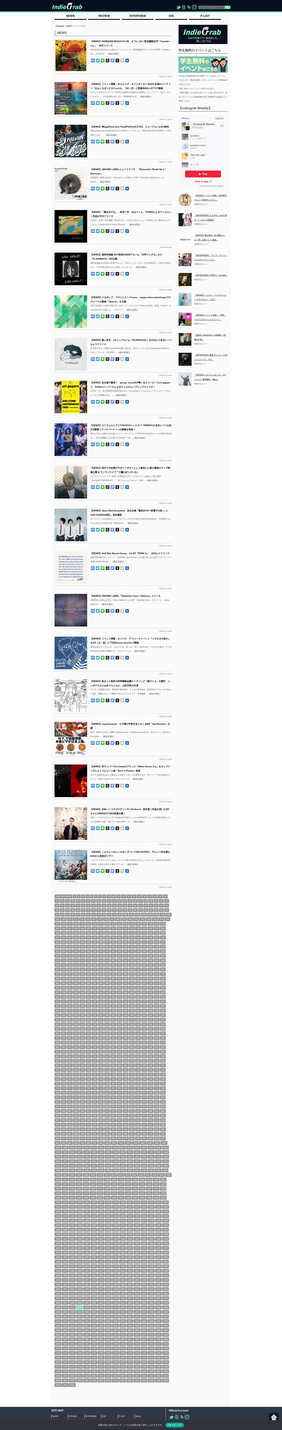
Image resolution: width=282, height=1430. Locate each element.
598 (76, 1043)
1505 (58, 1289)
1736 (108, 1353)
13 (129, 896)
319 (131, 969)
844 (150, 1102)
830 (63, 1102)
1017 (122, 1148)
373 (131, 983)
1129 (114, 1179)
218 (63, 947)
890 (100, 1116)
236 (63, 951)
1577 (115, 1307)
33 (120, 901)
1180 (135, 1193)
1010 (72, 1148)
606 (125, 1043)
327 (69, 974)
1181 (142, 1193)
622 (113, 1047)
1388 (137, 1253)
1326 (151, 1234)
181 (57, 937)
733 (131, 1074)
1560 (108, 1303)
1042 (72, 1157)
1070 (158, 1161)
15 (139, 896)
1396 (79, 1257)
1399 (101, 1257)
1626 (123, 1321)
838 (113, 1102)
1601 (58, 1316)
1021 (151, 1148)
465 (144, 1006)
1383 (101, 1253)
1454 (151, 1271)
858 (125, 1106)
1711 (158, 1344)
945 (107, 1129)
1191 (100, 1198)
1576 (108, 1307)
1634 (65, 1326)
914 (137, 1120)
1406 (151, 1257)
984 (125, 1138)
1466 (123, 1275)
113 (87, 919)
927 (107, 1125)
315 (106, 969)
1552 (166, 1298)
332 (100, 974)
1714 (65, 1348)
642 (125, 1052)
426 (125, 997)
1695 (158, 1339)
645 (144, 1052)
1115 (134, 1175)
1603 (72, 1316)
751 (131, 1079)
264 (125, 956)
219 (69, 947)
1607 (101, 1316)
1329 (58, 1239)
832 (76, 1102)
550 (113, 1029)
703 (57, 1070)
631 (57, 1052)
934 (150, 1125)
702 (162, 1065)
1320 (108, 1234)
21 (57, 901)
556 (150, 1029)
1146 (121, 1184)
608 (138, 1043)
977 (82, 1138)
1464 (108, 1275)
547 (94, 1029)
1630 (151, 1321)
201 (69, 942)
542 (63, 1029)
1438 (151, 1266)
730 (113, 1074)
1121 (58, 1179)
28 (93, 901)
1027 (79, 1152)
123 (148, 919)
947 (119, 1129)
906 (88, 1120)
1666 (65, 1335)
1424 (165, 1262)
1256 (108, 1216)
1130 (121, 1179)
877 (131, 1111)
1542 (94, 1298)
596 (63, 1043)
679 (131, 1061)
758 (63, 1084)
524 (63, 1024)
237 (69, 951)
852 (88, 1106)
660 (125, 1056)
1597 (144, 1312)
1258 (123, 1216)
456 (88, 1006)
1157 (86, 1189)
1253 (87, 1216)
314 (100, 969)
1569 (58, 1307)
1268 (79, 1221)
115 (99, 919)
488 (63, 1015)
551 (119, 1029)
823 (131, 1097)
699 (144, 1065)
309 (69, 969)
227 (119, 947)
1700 (79, 1344)
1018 (130, 1148)
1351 (101, 1243)
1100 (144, 1170)
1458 (65, 1275)
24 (73, 901)
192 (125, 937)
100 (125, 915)
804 (125, 1093)
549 (107, 1029)
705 (69, 1070)
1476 (79, 1280)
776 (63, 1088)
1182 (149, 1193)
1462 (94, 1275)
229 (131, 947)
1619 (72, 1321)
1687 (101, 1339)
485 (156, 1011)
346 (76, 979)
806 (138, 1093)
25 (78, 901)
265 (131, 956)
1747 (72, 1358)
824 (137, 1097)
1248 (166, 1211)
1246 (151, 1211)
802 (113, 1093)
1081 (123, 1166)
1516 (137, 1289)
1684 (79, 1339)
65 (57, 910)
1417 (115, 1262)
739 (57, 1079)
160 (150, 928)
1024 (58, 1152)
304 (150, 965)
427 (131, 997)
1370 (123, 1248)
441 (107, 1001)
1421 (144, 1262)
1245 (144, 1211)
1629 (144, 1321)
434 (63, 1001)
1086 (158, 1166)
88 (62, 915)
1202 (65, 1202)
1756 (137, 1358)
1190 (93, 1198)
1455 (158, 1271)
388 (113, 988)
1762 (65, 1362)
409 (131, 992)
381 (69, 988)
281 (119, 960)
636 (88, 1052)
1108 (86, 1175)
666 (162, 1056)
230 (138, 947)
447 (144, 1001)
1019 (137, 1148)
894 (125, 1116)
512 (100, 1020)
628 (150, 1047)
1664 (166, 1330)
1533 (144, 1294)
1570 (65, 1307)
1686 (94, 1339)
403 (94, 992)
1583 (158, 1307)
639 (107, 1052)
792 (162, 1088)
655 (94, 1056)
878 (138, 1111)
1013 (94, 1148)
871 (94, 1111)
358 (150, 979)
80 (135, 910)
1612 (137, 1316)
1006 (157, 1143)
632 (63, 1052)
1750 (94, 1358)
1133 (142, 1179)
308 (63, 969)
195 (144, 937)
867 (69, 1111)
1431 (101, 1266)
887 (82, 1116)
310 (76, 969)
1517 (144, 1289)
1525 (87, 1294)
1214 (151, 1202)
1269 (87, 1221)
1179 (128, 1193)
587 (119, 1038)
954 (162, 1129)
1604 (79, 1316)
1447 (101, 1271)
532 (113, 1024)
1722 (123, 1348)
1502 (151, 1285)
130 (76, 924)
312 (88, 969)
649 (57, 1056)
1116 (141, 1175)
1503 (158, 1285)
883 (57, 1116)
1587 (72, 1312)
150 (88, 928)
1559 (101, 1303)
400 (76, 992)
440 (100, 1001)
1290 (123, 1225)
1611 (130, 1316)
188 (100, 937)
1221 (87, 1207)
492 (88, 1015)
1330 (65, 1239)
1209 (115, 1202)
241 (94, 951)
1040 (58, 1157)
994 (76, 1143)
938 (63, 1129)
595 (57, 1043)
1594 (123, 1312)
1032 (115, 1152)
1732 (79, 1353)
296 (100, 965)
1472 (166, 1275)
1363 (72, 1248)
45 (67, 906)
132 (88, 924)
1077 (94, 1166)
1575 (101, 1307)
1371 (130, 1248)
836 (100, 1102)
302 (138, 965)
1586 (65, 1312)
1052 (144, 1157)
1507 (72, 1289)
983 (119, 1138)
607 (131, 1043)
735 (144, 1074)
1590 (94, 1312)
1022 (158, 1148)
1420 (137, 1262)
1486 (151, 1280)
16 (144, 896)
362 (63, 983)
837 (107, 1102)
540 (162, 1024)
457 (94, 1006)
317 (119, 969)
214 (150, 942)
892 (113, 1116)
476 (100, 1011)
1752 (108, 1358)
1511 (101, 1289)
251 (156, 951)
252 (162, 951)
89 (67, 915)
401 (82, 992)
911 (119, 1120)
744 (88, 1079)
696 (125, 1065)
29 (99, 901)
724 (76, 1074)
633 (69, 1052)
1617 (58, 1321)
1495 (101, 1285)
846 (162, 1102)
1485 (144, 1280)
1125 (86, 1179)
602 (100, 1043)
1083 (137, 1166)
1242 (123, 1211)
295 (94, 965)
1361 (58, 1248)
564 (88, 1033)
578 (63, 1038)
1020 (144, 1148)
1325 (144, 1234)
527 (82, 1024)
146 (63, 928)
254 (63, 956)
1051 (137, 1157)
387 (107, 988)
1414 (94, 1262)
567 (107, 1033)
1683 (72, 1339)
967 (131, 1134)
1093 (94, 1170)
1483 (130, 1280)
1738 (123, 1353)
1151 (156, 1184)
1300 (79, 1230)
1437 (144, 1266)
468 (162, 1006)
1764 (79, 1362)
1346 (65, 1243)
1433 (115, 1266)
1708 (137, 1344)
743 (82, 1079)
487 (57, 1015)
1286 (94, 1225)
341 (156, 974)
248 (138, 951)
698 (138, 1065)
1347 (72, 1243)
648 (162, 1052)
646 (150, 1052)
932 (138, 1125)
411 (144, 992)
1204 (79, 1202)
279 (107, 960)
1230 (151, 1207)
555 (144, 1029)
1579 (130, 1307)
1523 (72, 1294)
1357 (144, 1243)
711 (107, 1070)
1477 (87, 1280)
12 (124, 896)
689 (82, 1065)
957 (69, 1134)
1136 (163, 1179)
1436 (137, 1266)
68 (73, 910)
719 (156, 1070)
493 (94, 1015)
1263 (158, 1216)
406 (113, 992)
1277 (144, 1221)
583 (94, 1038)
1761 (58, 1362)
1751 (101, 1358)
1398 (94, 1257)
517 (131, 1020)
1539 (72, 1298)
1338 (123, 1239)
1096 (115, 1170)
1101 (151, 1170)
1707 (130, 1344)
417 (69, 997)
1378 (65, 1253)
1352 (108, 1243)
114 (93, 919)
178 (150, 933)
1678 (151, 1335)
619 (94, 1047)
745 (94, 1079)
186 (88, 937)
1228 (137, 1207)
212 (137, 942)
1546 (123, 1298)
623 (119, 1047)
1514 (122, 1289)
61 (151, 906)
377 (156, 983)
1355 (130, 1243)
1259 (130, 1216)
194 (138, 937)
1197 (142, 1198)
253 (57, 956)
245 (119, 951)
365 (82, 983)
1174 (93, 1193)
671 (82, 1061)
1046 (101, 1157)
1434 (123, 1266)
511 (94, 1020)
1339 (130, 1239)
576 (162, 1033)
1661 (144, 1330)
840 (125, 1102)
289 (57, 965)
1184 (163, 1193)
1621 (87, 1321)
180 (162, 933)
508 (76, 1020)
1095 (108, 1170)
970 (150, 1134)
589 (131, 1038)
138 (125, 924)
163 (57, 933)
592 (150, 1038)
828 (162, 1097)
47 (78, 906)
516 (125, 1020)
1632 (166, 1321)
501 (144, 1015)
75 (109, 910)
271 (57, 960)
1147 (128, 1184)
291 (69, 965)
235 (57, 951)
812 (63, 1097)
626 (138, 1047)
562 (76, 1033)
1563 (130, 1303)
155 (119, 928)
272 (63, 960)
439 (94, 1001)
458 (100, 1006)
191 (119, 937)
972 (162, 1134)
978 (88, 1138)
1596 (137, 1312)
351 (107, 979)
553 (131, 1029)
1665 (58, 1335)
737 (156, 1074)
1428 (79, 1266)
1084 (144, 1166)
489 (69, 1015)
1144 (107, 1184)
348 (88, 979)
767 (119, 1084)
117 (111, 919)
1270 (94, 1221)
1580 (137, 1307)
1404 (137, 1257)
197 (156, 937)
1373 (144, 1248)
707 (82, 1070)
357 (144, 979)
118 (118, 919)
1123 (72, 1179)
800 (100, 1093)
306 (162, 965)
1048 (115, 1157)
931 (131, 1125)
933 (144, 1125)
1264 (166, 1216)
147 (69, 928)
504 (162, 1015)
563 (82, 1033)
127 (57, 924)
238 (76, 951)
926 (100, 1125)
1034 (130, 1152)
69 (78, 910)
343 (57, 979)
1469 (144, 1275)
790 (150, 1088)
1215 (158, 1202)
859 (131, 1106)
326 (63, 974)
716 (137, 1070)
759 (69, 1084)
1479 (101, 1280)
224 (100, 947)
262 (113, 956)
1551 (158, 1298)
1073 (65, 1166)
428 (138, 997)
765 (107, 1084)
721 (57, 1074)
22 (62, 901)
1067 (137, 1161)
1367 (101, 1248)
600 (88, 1043)
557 (156, 1029)
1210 (123, 1202)
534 (125, 1024)
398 (63, 992)
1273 (115, 1221)
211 (131, 942)
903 (69, 1120)
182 (63, 937)
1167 (156, 1189)
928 (113, 1125)
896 (138, 1116)
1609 (115, 1316)
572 (138, 1033)
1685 (87, 1339)
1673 (115, 1335)
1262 (151, 1216)
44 (62, 906)
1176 (107, 1193)
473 (82, 1011)
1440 (166, 1266)
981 (107, 1138)
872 (100, 1111)
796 (76, 1093)
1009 (65, 1148)
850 (76, 1106)
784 (113, 1088)
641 (119, 1052)
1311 (158, 1230)
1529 (115, 1294)
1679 (158, 1335)
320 (137, 969)
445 (131, 1001)
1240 (108, 1211)
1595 (130, 1312)
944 (100, 1129)
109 (63, 919)
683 (156, 1061)
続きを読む (114, 54)
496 (113, 1015)
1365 (87, 1248)
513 (106, 1020)
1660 (137, 1330)
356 (138, 979)
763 (94, 1084)
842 (138, 1102)
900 (162, 1116)
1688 (108, 1339)
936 (162, 1125)
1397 (87, 1257)
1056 (58, 1161)
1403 (130, 1257)
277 (94, 960)
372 (125, 983)
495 (107, 1015)
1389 (144, 1253)
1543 (101, 1298)
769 (131, 1084)
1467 (130, 1275)
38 (146, 901)
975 (69, 1138)
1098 (130, 1170)
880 (150, 1111)
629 (156, 1047)
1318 (94, 1234)
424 (113, 997)
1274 (123, 1221)
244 (113, 951)
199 (57, 942)
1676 (137, 1335)
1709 (144, 1344)
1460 (79, 1275)
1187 (72, 1198)
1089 (65, 1170)
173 (119, 933)
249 (144, 951)
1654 (94, 1330)
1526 (94, 1294)
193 (131, 937)
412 (150, 992)
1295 (158, 1225)
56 (125, 906)
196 (150, 937)
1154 (65, 1189)
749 (119, 1079)
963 (107, 1134)
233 (156, 947)
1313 (58, 1234)
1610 (123, 1316)
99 (120, 915)
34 (125, 901)
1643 (130, 1326)
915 (144, 1120)
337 (131, 974)
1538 (65, 1298)
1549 (144, 1298)
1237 (87, 1211)
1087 (166, 1166)
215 (156, 942)
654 (88, 1056)
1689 (115, 1339)
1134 (149, 1179)
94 (93, 915)
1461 (87, 1275)
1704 (108, 1344)
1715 (72, 1348)
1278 (151, 1221)
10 (113, 896)
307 (57, 969)
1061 (94, 1161)
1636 (79, 1326)
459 (107, 1006)
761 (82, 1084)
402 (88, 992)
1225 (115, 1207)
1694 (151, 1339)
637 (94, 1052)
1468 (137, 1275)
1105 (65, 1175)
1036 (144, 1152)
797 (82, 1093)
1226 (123, 1207)
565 (94, 1033)
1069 (151, 1161)
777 (69, 1088)
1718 (94, 1348)
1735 (101, 1353)
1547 (130, 1298)
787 (131, 1088)
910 (113, 1120)
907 (94, 1120)
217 (57, 947)
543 (69, 1029)
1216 (165, 1202)
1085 (151, 1166)
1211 (130, 1202)
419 (82, 997)
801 (107, 1093)
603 (107, 1043)
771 (144, 1084)
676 (113, 1061)
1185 (58, 1198)
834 (88, 1102)
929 (119, 1125)
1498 (123, 1285)
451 (57, 1006)
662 (138, 1056)
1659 (130, 1330)
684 (162, 1061)
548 (100, 1029)
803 (119, 1093)
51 (99, 906)
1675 (130, 1335)
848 (63, 1106)
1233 (58, 1211)
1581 (144, 1307)
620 (100, 1047)
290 (63, 965)
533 (119, 1024)
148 (76, 928)
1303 (101, 1230)
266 (138, 956)
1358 (151, 1243)
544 (76, 1029)
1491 (72, 1285)
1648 (166, 1326)
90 (73, 915)
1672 (108, 1335)
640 (113, 1052)
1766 (94, 1362)
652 (76, 1056)
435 (69, 1001)
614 (63, 1047)
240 (88, 951)
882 (162, 1111)
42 (167, 901)
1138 (65, 1184)
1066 (130, 1161)
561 (69, 1033)
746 (100, 1079)
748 (113, 1079)
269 (156, 956)
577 (57, 1038)
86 (167, 910)
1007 (164, 1143)
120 (130, 919)
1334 (94, 1239)
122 (142, 919)
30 (104, 901)
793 (57, 1093)
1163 (128, 1189)
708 (88, 1070)
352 (113, 979)
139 (131, 924)
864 (162, 1106)
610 (150, 1043)
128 (63, 924)
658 (113, 1056)
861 (144, 1106)
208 (113, 942)
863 (156, 1106)
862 (150, 1106)
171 (107, 933)
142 (150, 924)
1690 (123, 1339)
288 (162, 960)
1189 (86, 1198)
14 (134, 896)
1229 (144, 1207)
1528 (108, 1294)
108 (57, 919)
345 (69, 979)
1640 (108, 1326)
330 (88, 974)
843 (144, 1102)
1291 (130, 1225)
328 (76, 974)
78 (125, 910)
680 (138, 1061)
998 (100, 1143)
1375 (158, 1248)
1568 (166, 1303)
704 (63, 1070)
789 (144, 1088)
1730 (65, 1353)
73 (99, 910)
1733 (87, 1353)
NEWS (69, 26)
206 (100, 942)
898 (150, 1116)
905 (82, 1120)
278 (100, 960)
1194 (121, 1198)
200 (63, 942)
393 (144, 988)
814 (75, 1097)
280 (113, 960)
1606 (94, 1316)
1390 (151, 1253)
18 (155, 896)
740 (63, 1079)
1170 (65, 1193)
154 (113, 928)
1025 (65, 1152)
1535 (158, 1294)
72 (93, 910)
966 (125, 1134)
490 (76, 1015)
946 (113, 1129)
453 (69, 1006)
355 (131, 979)
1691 (130, 1339)
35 (130, 901)
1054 (158, 1157)
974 (63, 1138)
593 (156, 1038)
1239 (101, 1211)
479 (119, 1011)
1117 (147, 1175)
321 (144, 969)
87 (57, 915)
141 (144, 924)
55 (120, 906)
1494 (94, 1285)
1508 (79, 1289)
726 (88, 1074)
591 (144, 1038)
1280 (166, 1221)
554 (138, 1029)
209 (119, 942)
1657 (115, 1330)
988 (150, 1138)
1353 (115, 1243)
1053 (151, 1157)
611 (156, 1043)
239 (82, 951)
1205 (87, 1202)
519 (144, 1020)
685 (57, 1065)
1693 (144, 1339)
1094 (101, 1170)
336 (125, 974)
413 (156, 992)
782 (100, 1088)
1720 (108, 1348)
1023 (165, 1148)
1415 (101, 1262)
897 (144, 1116)
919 (57, 1125)
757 (57, 1084)
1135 (156, 1179)
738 (162, 1074)
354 (125, 979)
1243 (130, 1211)
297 (107, 965)
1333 (87, 1239)
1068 (144, 1161)
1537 (58, 1298)
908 (100, 1120)
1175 (100, 1193)
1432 (108, 1266)
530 (100, 1024)
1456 (166, 1271)
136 (113, 924)
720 (162, 1070)
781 (94, 1088)
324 (162, 969)
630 (162, 1047)
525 (69, 1024)
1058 (72, 1161)
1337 (115, 1239)
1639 (101, 1326)
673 (94, 1061)
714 (125, 1070)
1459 (72, 1275)
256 (76, 956)
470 (63, 1011)
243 (107, 951)
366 (88, 983)
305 (156, 965)
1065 (123, 1161)
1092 (87, 1170)
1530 (123, 1294)
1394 (65, 1257)
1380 (79, 1253)
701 (156, 1065)
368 (100, 983)
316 (113, 969)
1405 (144, 1257)
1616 (165, 1316)
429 (144, 997)
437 (82, 1001)
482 (138, 1011)
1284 (79, 1225)
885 (69, 1116)
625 (131, 1047)
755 (156, 1079)
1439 (158, 1266)
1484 (137, 1280)
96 (104, 915)
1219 (72, 1207)
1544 (108, 1298)
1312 (165, 1230)
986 (138, 1138)
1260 (137, 1216)
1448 (108, 1271)
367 (94, 983)
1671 (101, 1335)
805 (131, 1093)
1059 (79, 1161)
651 (69, 1056)
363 (69, 983)
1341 (144, 1239)
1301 (87, 1230)
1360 (166, 1243)
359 (156, 979)
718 (150, 1070)
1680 (166, 1335)
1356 (137, 1243)
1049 (123, 1157)
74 (104, 910)
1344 (166, 1239)
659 (119, 1056)
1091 (79, 1170)
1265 (58, 1221)
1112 (113, 1175)
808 (150, 1093)
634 (76, 1052)
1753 (115, 1358)
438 (88, 1001)
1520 (165, 1289)
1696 (166, 1339)
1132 (135, 1179)
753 (144, 1079)
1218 (65, 1207)
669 (69, 1061)
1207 (101, 1202)
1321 (115, 1234)
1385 (115, 1253)
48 (83, 906)
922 (76, 1125)
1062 (101, 1161)
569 (119, 1033)
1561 (115, 1303)
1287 (101, 1225)
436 (76, 1001)
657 (107, 1056)
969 (144, 1134)
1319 (101, 1234)
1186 (65, 1198)
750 (125, 1079)
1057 (65, 1161)
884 (63, 1116)
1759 (158, 1358)
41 (161, 901)
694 (113, 1065)
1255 (101, 1216)
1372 (137, 1248)
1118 (154, 1175)
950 (138, 1129)
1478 (94, 1280)
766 (113, 1084)
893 (119, 1116)
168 (88, 933)
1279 (158, 1221)
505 (57, 1020)
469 (57, 1011)
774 (162, 1084)
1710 (151, 1344)
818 (100, 1097)
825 (144, 1097)
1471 (158, 1275)
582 (88, 1038)
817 (94, 1097)
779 (82, 1088)
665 (156, 1056)
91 (78, 915)
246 (125, 951)
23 (67, 901)
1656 (108, 1330)
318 (125, 969)
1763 (72, 1362)
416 (63, 997)
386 (100, 988)
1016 (115, 1148)
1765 (87, 1362)
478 (113, 1011)
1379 (72, 1253)
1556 (79, 1303)
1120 (168, 1175)
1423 (158, 1262)
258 (88, 956)
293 (82, 965)
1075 (79, 1166)
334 (113, 974)
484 (150, 1011)
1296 (166, 1225)
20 (165, 896)
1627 (130, 1321)
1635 (72, 1326)
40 (156, 901)
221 (82, 947)
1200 (163, 1198)
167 (82, 933)
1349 (87, 1243)
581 (82, 1038)
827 (156, 1097)
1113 (120, 1175)
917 (156, 1120)
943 (94, 1129)
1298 (65, 1230)
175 (131, 933)
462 (125, 1006)
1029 (94, 1152)
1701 (87, 1344)
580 (76, 1038)
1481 (115, 1280)
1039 (166, 1152)
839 (119, 1102)
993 (69, 1143)
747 (107, 1079)
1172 (79, 1193)
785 (119, 1088)
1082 (130, 1166)
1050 (130, 1157)
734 (138, 1074)
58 (135, 906)
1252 (79, 1216)
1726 (151, 1348)
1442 (65, 1271)
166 (76, 933)
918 (162, 1120)
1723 (130, 1348)
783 (107, 1088)
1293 (144, 1225)
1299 (72, 1230)
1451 (130, 1271)
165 (69, 933)
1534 (151, 1294)
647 (156, 1052)
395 (156, 988)
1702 (94, 1344)
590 (138, 1038)
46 (73, 906)
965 (119, 1134)
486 (162, 1011)
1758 (151, 1358)
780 (88, 1088)
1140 (79, 1184)
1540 (79, 1298)
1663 (158, 1330)
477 (107, 1011)
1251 (72, 1216)
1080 (115, 1166)
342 (162, 974)
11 (118, 896)
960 (88, 1134)
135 (107, 924)
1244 (137, 1211)
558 (162, 1029)
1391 (158, 1253)
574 (150, 1033)
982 (113, 1138)
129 (69, 924)
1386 (123, 1253)
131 (82, 924)
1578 (123, 1307)
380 (63, 988)
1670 (94, 1335)
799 (94, 1093)
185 (82, 937)
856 (113, 1106)
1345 (58, 1243)
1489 (58, 1285)
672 (88, 1061)
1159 (100, 1189)
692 (100, 1065)
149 (82, 928)
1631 (158, 1321)
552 (125, 1029)
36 (135, 901)
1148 (135, 1184)
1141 (86, 1184)
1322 (123, 1234)
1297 (58, 1230)
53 (109, 906)
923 (82, 1125)
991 (57, 1143)
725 (82, 1074)
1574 (94, 1307)
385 (94, 988)
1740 (137, 1353)
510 (88, 1020)
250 (150, 951)
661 (131, 1056)
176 (138, 933)
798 (88, 1093)
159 (144, 928)
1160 (107, 1189)
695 (119, 1065)
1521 (58, 1294)
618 (88, 1047)
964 (113, 1134)
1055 (166, 1157)
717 (144, 1070)
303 (144, 965)
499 (131, 1015)
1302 (94, 1230)
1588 (79, 1312)
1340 (137, 1239)
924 (88, 1125)
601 (94, 1043)
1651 (72, 1330)
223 (94, 947)
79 (130, 910)
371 (119, 983)
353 (119, 979)
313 (94, 969)
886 (76, 1116)
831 (69, 1102)
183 (69, 937)
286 (150, 960)
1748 (79, 1358)
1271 (101, 1221)
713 (119, 1070)
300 (125, 965)
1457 (58, 1275)
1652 (79, 1330)
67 (67, 910)
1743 (158, 1353)
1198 (149, 1198)
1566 (151, 1303)
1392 (166, 1253)
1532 (137, 1294)
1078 (101, 1166)
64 (167, 906)
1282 (65, 1225)
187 (94, 937)
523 (57, 1024)
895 (131, 1116)
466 (150, 1006)
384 (88, 988)
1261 (144, 1216)
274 (76, 960)
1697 (58, 1344)
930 (125, 1125)
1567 (158, 1303)
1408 (166, 1257)
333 (107, 974)
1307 (130, 1230)
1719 (101, 1348)
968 (138, 1134)
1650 (65, 1330)
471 (69, 1011)
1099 (137, 1170)
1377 (58, 1253)
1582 (151, 1307)
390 (125, 988)
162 (162, 928)
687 (69, 1065)
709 (94, 1070)
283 (131, 960)
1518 (151, 1289)
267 (144, 956)
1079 (108, 1166)
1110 (100, 1175)
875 (119, 1111)
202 (76, 942)
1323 (130, 1234)
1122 (65, 1179)
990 (162, 1138)
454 (76, 1006)
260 (100, 956)
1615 (158, 1316)
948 (125, 1129)
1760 (166, 1358)
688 (76, 1065)
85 (161, 910)
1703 (101, 1344)
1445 (87, 1271)
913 (131, 1120)
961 (94, 1134)
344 (63, 979)
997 (94, 1143)
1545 (115, 1298)
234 (162, 947)
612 (162, 1043)
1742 (151, 1353)
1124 (79, 1179)
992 (63, 1143)
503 (156, 1015)
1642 (123, 1326)
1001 (121, 1143)
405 (107, 992)
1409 (58, 1262)
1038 (158, 1152)
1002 (128, 1143)
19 (160, 896)
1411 (72, 1262)
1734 (94, 1353)
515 (119, 1020)
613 (57, 1047)
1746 (65, 1358)
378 (162, 983)
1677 (144, 1335)
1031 (108, 1152)
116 (105, 919)
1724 (137, 1348)
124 (154, 919)
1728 (166, 1348)
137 (119, 924)
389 (119, 988)
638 (100, 1052)
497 (119, 1015)
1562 (123, 1303)
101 (131, 915)
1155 (72, 1189)
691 (94, 1065)
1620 (79, 1321)
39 (151, 901)
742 (76, 1079)
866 (63, 1111)
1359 (158, 1243)
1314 (65, 1234)
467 (156, 1006)
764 (100, 1084)
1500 (137, 1285)
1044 (87, 1157)
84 (156, 910)
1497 (115, 1285)
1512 (108, 1289)
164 (63, 933)
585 (107, 1038)
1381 (87, 1253)
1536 (166, 1294)
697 (131, 1065)
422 (100, 997)
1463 (101, 1275)
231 (144, 947)
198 (162, 937)
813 (69, 1097)
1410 (65, 1262)
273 (69, 960)
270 (162, 956)
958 (76, 1134)
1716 (79, 1348)
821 (119, 1097)
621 (107, 1047)
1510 (94, 1289)
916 (150, 1120)
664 (150, 1056)
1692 (137, 1339)
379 (57, 988)
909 (107, 1120)
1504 (166, 1285)
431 (156, 997)
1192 (107, 1198)
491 (82, 1015)
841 (131, 1102)
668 (63, 1061)
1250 (65, 1216)
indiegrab (60, 26)
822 (125, 1097)
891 (107, 1116)
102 (137, 915)
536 (138, 1024)
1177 (114, 1193)
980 (100, 1138)
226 (113, 947)
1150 (149, 1184)
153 (107, 928)
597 (69, 1043)
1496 (108, 1285)
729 (107, 1074)
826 (150, 1097)
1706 (123, 1344)
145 (57, 928)
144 (162, 924)
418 (76, 997)
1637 (87, 1326)
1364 (79, 1248)
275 (82, 960)
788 (138, 1088)
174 (125, 933)
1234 (65, 1211)
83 (151, 910)
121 (136, 919)
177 (144, 933)
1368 (108, 1248)
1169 (58, 1193)
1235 (72, 1211)
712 (113, 1070)
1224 (108, 1207)
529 (94, 1024)
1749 (87, 1358)
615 (69, 1047)
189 (107, 937)
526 (76, 1024)
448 (150, 1001)
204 (88, 942)
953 (156, 1129)
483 (144, 1011)
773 (156, 1084)
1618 (65, 1321)
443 (119, 1001)
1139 (72, 1184)
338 (138, 974)
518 (137, 1020)
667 (57, 1061)
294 (88, 965)
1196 (135, 1198)
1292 (137, 1225)
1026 (72, 1152)
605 (119, 1043)
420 (88, 997)
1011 (79, 1148)
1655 (101, 1330)
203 (82, 942)
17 (150, 896)
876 (125, 1111)
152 (100, 928)
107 (168, 915)
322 (150, 969)
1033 (123, 1152)
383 (82, 988)
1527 (101, 1294)
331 (94, 974)
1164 (135, 1189)
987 (144, 1138)
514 (113, 1020)
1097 (123, 1170)
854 (100, 1106)
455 (82, 1006)
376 (150, 983)
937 (57, 1129)
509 (82, 1020)
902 (63, 1120)
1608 (108, 1316)
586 (113, 1038)
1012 (86, 1148)
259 (94, 956)
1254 (94, 1216)
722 (63, 1074)
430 (150, 997)
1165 (142, 1189)
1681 (58, 1339)
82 (146, 910)
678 (125, 1061)
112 (81, 919)
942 (88, 1129)
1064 (115, 1161)
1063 (108, 1161)
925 (94, 1125)
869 (82, 1111)
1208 (108, 1202)
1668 (79, 1335)
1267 (72, 1221)
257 (82, 956)
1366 (94, 1248)
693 (107, 1065)
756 (162, 1079)
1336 (108, 1239)
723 (69, 1074)
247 (131, 951)
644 (138, 1052)
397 (57, 992)
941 (82, 1129)
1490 (65, 1285)
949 (131, 1129)
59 (140, 906)
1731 (72, 1353)
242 (100, 951)
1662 (151, 1330)
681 (144, 1061)
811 (57, 1097)
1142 (93, 1184)
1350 (94, 1243)
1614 (151, 1316)
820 (113, 1097)
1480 (108, 1280)
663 (144, 1056)
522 (162, 1020)
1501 (144, 1285)
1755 (130, 1358)
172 (113, 933)
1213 (144, 1202)
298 (113, 965)
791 (156, 1088)
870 (88, 1111)
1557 (87, 1303)
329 (82, 974)
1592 (108, 1312)
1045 (94, 1157)
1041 (65, 1157)
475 (94, 1011)
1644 (137, 1326)
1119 (161, 1175)
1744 (166, 1353)
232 (150, 947)
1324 (137, 1234)
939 (69, 1129)
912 (125, 1120)
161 (156, 928)
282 (125, 960)
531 (107, 1024)
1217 (58, 1207)
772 (150, 1084)
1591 (101, 1312)
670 (76, 1061)
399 (69, 992)
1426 (65, 1266)
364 (76, 983)
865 (57, 1111)
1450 (123, 1271)
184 (76, 937)
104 (150, 915)
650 (63, 1056)
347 (82, 979)
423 (107, 997)
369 (107, 983)
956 (63, 1134)
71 (88, 910)
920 (63, 1125)
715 (131, 1070)
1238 (94, 1211)
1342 (151, 1239)
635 (82, 1052)
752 (138, 1079)
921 (69, 1125)
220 (76, 947)
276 (88, 960)
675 (107, 1061)
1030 (101, 1152)
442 (113, 1001)
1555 (72, 1303)
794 (63, 1093)
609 (144, 1043)
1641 (115, 1326)
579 (69, 1038)
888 (88, 1116)
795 (69, 1093)
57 (130, 906)
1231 (158, 1207)
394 (150, 988)
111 (75, 919)
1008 (58, 1148)
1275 (130, 1221)
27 (88, 901)
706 (76, 1070)
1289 (115, 1225)
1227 (130, 1207)
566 (100, 1033)
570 (125, 1033)
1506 (65, 1289)
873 (107, 1111)
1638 (94, 1326)
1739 (130, 1353)
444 (125, 1001)
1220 (79, 1207)
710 (100, 1070)
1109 (93, 1175)
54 (114, 906)
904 (76, 1120)
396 (162, 988)
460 (113, 1006)
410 (138, 992)
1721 (115, 1348)
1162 (121, 1189)
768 (125, 1084)
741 (69, 1079)
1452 (137, 1271)
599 (82, 1043)
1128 (107, 1179)
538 (150, 1024)
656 (100, 1056)
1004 (142, 1143)
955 (57, 1134)
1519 (158, 1289)
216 (162, 942)
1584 (166, 1307)
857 (119, 1106)
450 (162, 1001)
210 (125, 942)
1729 (58, 1353)
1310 (151, 1230)
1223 (101, 1207)
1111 (106, 1175)
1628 (137, 1321)
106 (162, 915)
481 (131, 1011)
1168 (163, 1189)
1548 (137, 1298)
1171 (72, 1193)
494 (100, 1015)
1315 (72, 1234)
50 (93, 906)
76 (114, 910)
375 (144, 983)
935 (156, 1125)
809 (156, 1093)
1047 (108, 1157)
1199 (156, 1198)
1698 (65, 1344)
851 (82, 1106)
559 (57, 1033)
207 (107, 942)
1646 (151, 1326)
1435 (130, 1266)
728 (100, 1074)
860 (138, 1106)
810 (162, 1093)
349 (94, 979)
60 (146, 906)
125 (161, 919)
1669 (87, 1335)
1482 (123, 1280)
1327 (158, 1234)
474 (88, 1011)
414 (162, 992)
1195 (128, 1198)
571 (131, 1033)
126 (167, 919)
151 (94, 928)
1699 (72, 1344)
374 (138, 983)
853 (94, 1106)
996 (88, 1143)
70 (83, 910)
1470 (151, 1275)
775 (57, 1088)
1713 (58, 1348)
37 (140, 901)
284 (138, 960)
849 (69, 1106)
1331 (72, 1239)
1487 (158, 1280)
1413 (86, 1262)
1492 (79, 1285)
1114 (127, 1175)
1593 (115, 1312)
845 (156, 1102)
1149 (142, 1184)
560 (63, 1033)
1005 (150, 1143)
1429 (87, 1266)
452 (63, 1006)
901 (57, 1120)
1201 (58, 1202)
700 (150, 1065)
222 (88, 947)
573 (144, 1033)
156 (125, 928)
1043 (79, 1157)
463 (131, 1006)
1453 (144, 1271)
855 (107, 1106)
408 (125, 992)
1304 (108, 1230)
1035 (137, 1152)
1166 (149, 1189)
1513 (115, 1289)
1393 (58, 1257)
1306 (123, 1230)
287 (156, 960)
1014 (101, 1148)
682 (150, 1061)
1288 (108, 1225)
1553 (58, 1303)
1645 (144, 1326)
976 (76, 1138)
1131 (128, 1179)
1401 (115, 1257)
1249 (58, 1216)
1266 (65, 1221)
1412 (79, 1262)
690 (88, 1065)
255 (69, 956)
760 (76, 1084)
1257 (115, 1216)
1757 (144, 1358)
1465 (115, 1275)
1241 (115, 1211)
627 (144, 1047)
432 (162, 997)
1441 (58, 1271)
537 (144, 1024)
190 (113, 937)
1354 (123, 1243)
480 (125, 1011)
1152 (163, 1184)
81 (140, 910)
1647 (158, 1326)
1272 (108, 1221)
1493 (87, 1285)
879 (144, 1111)
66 (62, 910)
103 (143, 915)
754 (150, 1079)
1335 (101, 1239)
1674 (123, 1335)
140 (138, 924)
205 (94, 942)
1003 (135, 1143)
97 (109, 915)
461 (119, 1006)
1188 (79, 1198)
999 (107, 1143)
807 (144, 1093)
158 (138, 928)
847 (57, 1106)
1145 (114, 1184)
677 (119, 1061)
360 (162, 979)
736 (150, 1074)
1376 (166, 1248)
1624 (108, 1321)
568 (113, 1033)
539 (156, 1024)
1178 (121, 1193)
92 (83, 915)
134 (100, 924)
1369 (115, 1248)
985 (131, 1138)
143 (156, 924)
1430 (94, 1266)
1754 (123, 1358)
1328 (166, 1234)
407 (119, 992)
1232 (166, 1207)
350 (100, 979)
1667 (72, 1335)
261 (107, 956)
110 (69, 919)
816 (88, 1097)
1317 (87, 1234)
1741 (144, 1353)
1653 (87, 1330)
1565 (144, 1303)
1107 (79, 1175)
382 (76, 988)
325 (57, 974)
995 (82, 1143)
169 (94, 933)
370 (113, 983)
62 (156, 906)
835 (94, 1102)
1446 (94, 1271)
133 (94, 924)
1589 (87, 1312)
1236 (79, 1211)
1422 (151, 1262)
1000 (114, 1143)
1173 (86, 1193)
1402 (123, 1257)
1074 (72, 1166)
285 (144, 960)
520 (150, 1020)
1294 (151, 1225)
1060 (87, 1161)
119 (124, 919)
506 (63, 1020)
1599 (158, 1312)
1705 (115, 1344)
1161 (114, 1189)
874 (113, 1111)
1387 (130, 1253)
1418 (122, 1262)
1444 (79, 1271)
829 (57, 1102)
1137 (58, 1184)
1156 (79, 1189)
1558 (94, 1303)
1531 (130, 1294)
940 (76, 1129)
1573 (87, 1307)
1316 (79, 1234)
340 (150, 974)
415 (57, 997)
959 (82, 1134)
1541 (87, 1298)
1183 (156, 1193)
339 (144, 974)
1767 (101, 1362)
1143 (100, 1184)
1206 (94, 1202)
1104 (58, 1175)
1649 (58, 1330)
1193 (114, 1198)
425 (119, 997)
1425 (58, 1266)
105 (156, 915)
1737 (115, 1353)
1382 (94, 1253)
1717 (87, 1348)
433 (57, 1001)
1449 (115, 1271)
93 (88, 915)
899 (156, 1116)
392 (138, 988)
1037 (151, 1152)
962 (100, 1134)
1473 (58, 1280)
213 (144, 942)
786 (125, 1088)
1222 (94, 1207)
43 (57, 906)
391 (131, 988)
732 (125, 1074)
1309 (144, 1230)
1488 (166, 1280)
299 (119, 965)
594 (162, 1038)
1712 (165, 1344)
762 (88, 1084)
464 (138, 1006)
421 (94, 997)
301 (131, 965)
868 (76, 1111)
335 (119, 974)
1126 (93, 1179)
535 (131, 1024)
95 (99, 915)
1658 (123, 1330)
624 (125, 1047)
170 (100, 933)
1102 (158, 1170)
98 (114, 915)
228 (125, 947)
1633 (58, 1326)
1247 (158, 1211)
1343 (158, 1239)
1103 (165, 1170)
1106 (72, 1175)
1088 (58, 1170)
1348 (79, 1243)
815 (82, 1097)
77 (120, 910)
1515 (130, 1289)
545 (82, 1029)
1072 (58, 1166)
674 (100, 1061)
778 (76, 1088)
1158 (93, 1189)
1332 (79, 1239)
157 (131, 928)
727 (94, 1074)
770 (138, 1084)
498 (125, 1015)
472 (76, 1011)
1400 (108, 1257)
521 (156, 1020)
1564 (137, 1303)
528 (88, 1024)
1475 (72, 1280)
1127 (100, 1179)
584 (100, 1038)
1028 (87, 1152)
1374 (151, 1248)
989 (156, 1138)
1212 (137, 1202)
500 (138, 1015)
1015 (108, 1148)
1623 (101, 1321)
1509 (87, 1289)
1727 (158, 1348)
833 (82, 1102)
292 (76, 965)
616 (76, 1047)
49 (88, 906)
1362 (65, 1248)
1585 (58, 1312)
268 (150, 956)
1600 (166, 1312)
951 (144, 1129)
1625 (115, 1321)
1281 (58, 1225)
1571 (72, 1307)
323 (156, 969)
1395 (72, 1257)
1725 (144, 1348)
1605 (87, 1316)
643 (131, 1052)
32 (114, 901)
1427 (72, 1266)
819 (106, 1097)
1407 (158, 1257)
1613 (144, 1316)
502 (150, 1015)
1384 (108, 1253)
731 (119, 1074)
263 (119, 956)
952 (150, 1129)
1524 (79, 1294)
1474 (65, 1280)
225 (107, 947)
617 (82, 1047)
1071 (166, 1161)
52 (104, 906)
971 (156, 1134)
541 (57, 1029)
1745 (58, 1358)
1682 (65, 1339)
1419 (130, 1262)
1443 (72, 1271)
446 (138, 1001)
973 (57, 1138)
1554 (65, 1303)
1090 (72, 1170)
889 (94, 1116)
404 (100, 992)
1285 (87, 1225)
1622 (94, 1321)
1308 (137, 1230)
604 (113, 1043)
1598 (151, 1312)
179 (156, 933)
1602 (65, 1316)
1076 (87, 1166)
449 (156, 1001)
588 (125, 1038)
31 (109, 901)
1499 (130, 1285)
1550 (151, 1298)
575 (156, 1033)
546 (88, 1029)
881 (156, 1111)
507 (69, 1020)
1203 (72, 1202)
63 (161, 906)
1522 (65, 1294)
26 (83, 901)
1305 (115, 1230)
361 (57, 983)
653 (82, 1056)
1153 (58, 1189)
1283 (72, 1225)
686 (63, 1065)
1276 (137, 1221)
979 (94, 1138)
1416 (108, 1262)
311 (82, 969)
